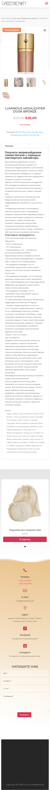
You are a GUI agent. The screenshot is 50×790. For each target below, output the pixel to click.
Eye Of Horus (21, 132)
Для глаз (31, 132)
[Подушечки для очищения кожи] (25, 526)
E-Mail (24, 597)
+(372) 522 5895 (25, 583)
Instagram (25, 652)
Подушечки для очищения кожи (25, 530)
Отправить (24, 715)
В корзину (25, 539)
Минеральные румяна (29, 18)
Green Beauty (6, 18)
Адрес (25, 614)
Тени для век (34, 135)
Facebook (25, 635)
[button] (45, 30)
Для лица (16, 18)
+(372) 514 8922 (25, 581)
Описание (9, 146)
